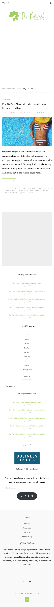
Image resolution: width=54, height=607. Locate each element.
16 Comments (38, 112)
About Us (27, 523)
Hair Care (27, 348)
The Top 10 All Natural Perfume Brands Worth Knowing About (27, 299)
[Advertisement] (27, 54)
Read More (8, 180)
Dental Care (27, 335)
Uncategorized (27, 369)
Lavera (14, 190)
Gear (27, 343)
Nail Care (27, 357)
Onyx (21, 190)
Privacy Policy (27, 537)
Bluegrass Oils (9, 188)
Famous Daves (37, 188)
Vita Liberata (27, 193)
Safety (27, 361)
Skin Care (27, 365)
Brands (27, 376)
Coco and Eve (23, 188)
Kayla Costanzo (8, 112)
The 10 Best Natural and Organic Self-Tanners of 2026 (24, 106)
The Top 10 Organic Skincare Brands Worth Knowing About (27, 315)
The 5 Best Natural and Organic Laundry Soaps (27, 283)
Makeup (7, 100)
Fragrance (27, 339)
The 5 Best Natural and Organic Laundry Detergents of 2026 (27, 291)
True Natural (14, 193)
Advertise (27, 532)
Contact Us (27, 528)
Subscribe (27, 496)
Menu (6, 3)
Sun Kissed (29, 190)
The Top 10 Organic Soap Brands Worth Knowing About (27, 307)
